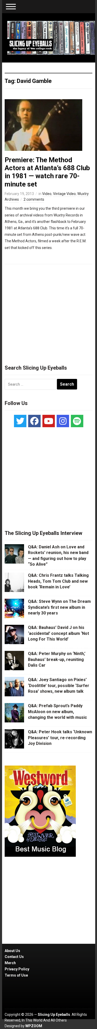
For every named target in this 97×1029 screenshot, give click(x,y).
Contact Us (14, 957)
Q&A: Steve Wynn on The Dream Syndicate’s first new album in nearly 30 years (59, 607)
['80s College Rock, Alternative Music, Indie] (51, 37)
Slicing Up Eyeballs (54, 1014)
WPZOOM (33, 1026)
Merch (10, 963)
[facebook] (34, 421)
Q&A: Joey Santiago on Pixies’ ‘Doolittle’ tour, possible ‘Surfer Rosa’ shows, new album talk (58, 685)
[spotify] (77, 421)
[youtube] (48, 421)
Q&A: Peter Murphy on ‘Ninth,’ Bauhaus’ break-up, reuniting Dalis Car (56, 659)
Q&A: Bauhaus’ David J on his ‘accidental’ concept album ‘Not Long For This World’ (58, 633)
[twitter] (20, 421)
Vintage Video (64, 194)
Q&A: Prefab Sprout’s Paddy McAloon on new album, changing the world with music (57, 711)
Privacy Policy (17, 969)
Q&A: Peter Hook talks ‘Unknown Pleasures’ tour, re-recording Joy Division (60, 737)
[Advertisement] (48, 312)
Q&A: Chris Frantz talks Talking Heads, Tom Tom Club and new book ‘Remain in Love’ (58, 581)
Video (46, 194)
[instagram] (63, 421)
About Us (12, 951)
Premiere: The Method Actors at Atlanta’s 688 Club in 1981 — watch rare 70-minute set (47, 172)
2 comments (34, 199)
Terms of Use (16, 975)
